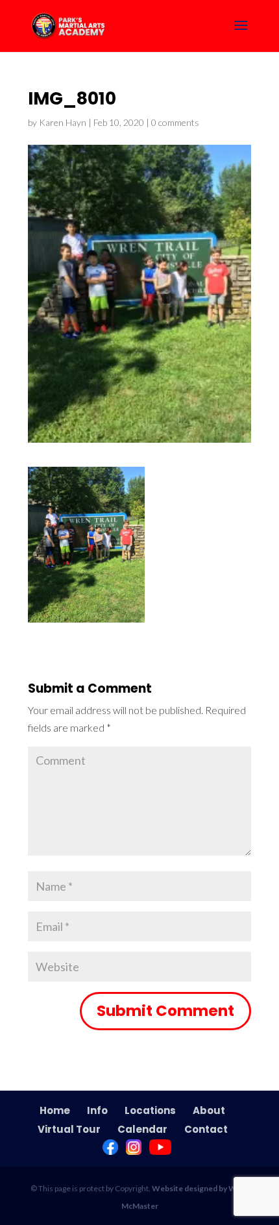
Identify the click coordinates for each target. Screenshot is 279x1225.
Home (55, 1110)
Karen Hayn (62, 122)
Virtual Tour (69, 1129)
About (209, 1110)
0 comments (175, 122)
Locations (150, 1110)
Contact (206, 1129)
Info (97, 1110)
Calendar (142, 1129)
